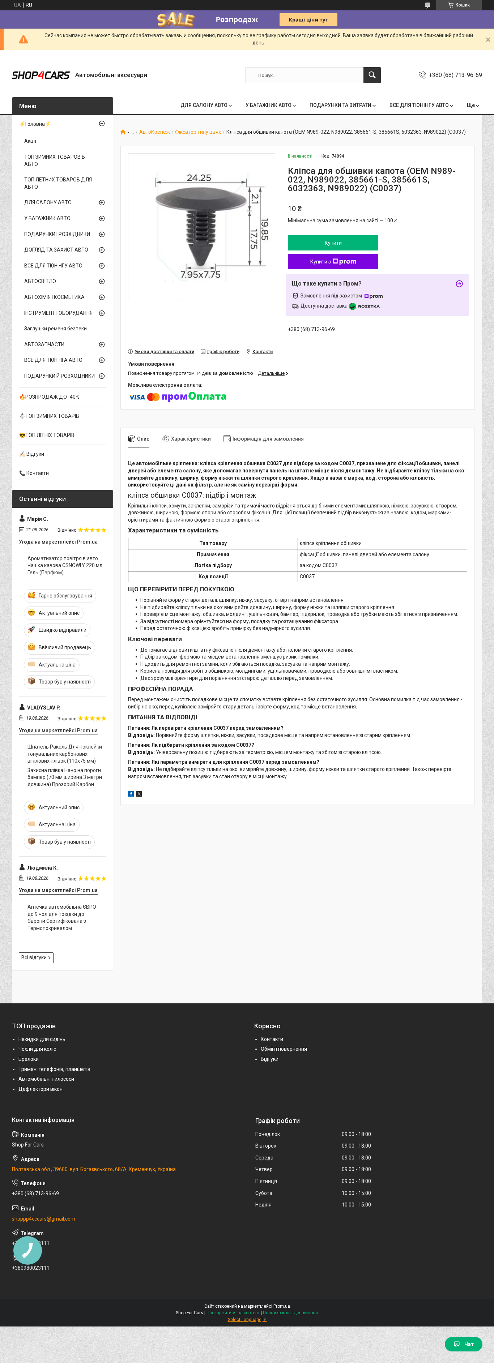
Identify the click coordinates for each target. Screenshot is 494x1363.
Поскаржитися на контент (233, 1312)
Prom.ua (281, 1306)
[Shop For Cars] (41, 75)
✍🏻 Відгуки (31, 454)
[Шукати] (372, 75)
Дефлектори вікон (40, 1089)
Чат (469, 1344)
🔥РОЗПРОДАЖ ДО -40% (49, 397)
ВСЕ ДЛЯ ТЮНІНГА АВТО (53, 360)
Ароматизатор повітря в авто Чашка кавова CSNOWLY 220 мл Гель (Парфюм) (64, 565)
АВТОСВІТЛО (40, 281)
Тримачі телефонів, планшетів (54, 1069)
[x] (139, 795)
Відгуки (269, 1059)
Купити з (320, 262)
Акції (30, 141)
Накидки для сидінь (41, 1039)
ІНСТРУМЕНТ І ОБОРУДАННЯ (58, 313)
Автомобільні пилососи (46, 1079)
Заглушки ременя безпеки (55, 328)
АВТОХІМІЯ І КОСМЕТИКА (54, 297)
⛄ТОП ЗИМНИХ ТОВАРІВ (49, 416)
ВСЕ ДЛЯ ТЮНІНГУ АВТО (419, 105)
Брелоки (28, 1059)
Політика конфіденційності (290, 1312)
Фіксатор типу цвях (198, 132)
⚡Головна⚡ (35, 124)
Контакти (272, 1039)
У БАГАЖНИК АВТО (268, 105)
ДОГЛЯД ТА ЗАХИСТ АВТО (56, 250)
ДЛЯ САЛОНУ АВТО (203, 105)
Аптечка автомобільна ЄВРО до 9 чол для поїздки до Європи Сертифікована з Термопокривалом (61, 917)
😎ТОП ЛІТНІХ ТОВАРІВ (46, 435)
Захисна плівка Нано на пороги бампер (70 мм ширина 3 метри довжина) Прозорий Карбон (64, 777)
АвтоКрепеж (154, 132)
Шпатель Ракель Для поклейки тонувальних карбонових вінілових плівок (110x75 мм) (64, 754)
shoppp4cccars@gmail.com (43, 1219)
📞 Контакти (34, 473)
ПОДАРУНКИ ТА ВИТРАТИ (340, 105)
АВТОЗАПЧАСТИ (44, 344)
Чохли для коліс (37, 1049)
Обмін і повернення (284, 1049)
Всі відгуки (34, 957)
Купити (333, 243)
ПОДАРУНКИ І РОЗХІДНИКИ (57, 234)
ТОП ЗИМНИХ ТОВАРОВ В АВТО (54, 160)
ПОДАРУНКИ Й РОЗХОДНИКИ (59, 376)
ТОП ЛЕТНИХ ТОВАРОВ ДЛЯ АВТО (58, 183)
